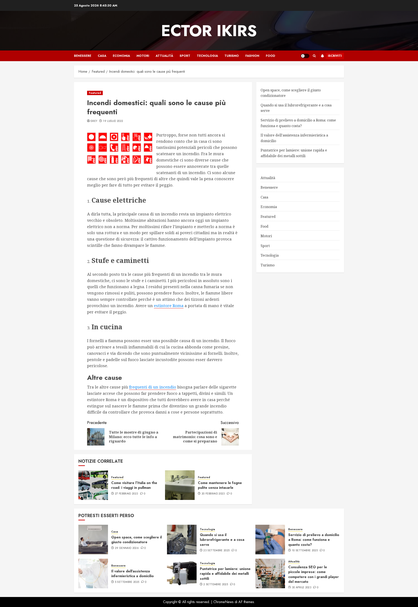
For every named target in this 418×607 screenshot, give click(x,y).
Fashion (252, 56)
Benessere (82, 56)
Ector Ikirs (209, 30)
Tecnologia (207, 56)
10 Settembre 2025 (305, 550)
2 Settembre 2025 (215, 584)
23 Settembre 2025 (216, 550)
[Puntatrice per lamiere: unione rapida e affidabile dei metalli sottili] (182, 573)
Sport (185, 56)
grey (94, 121)
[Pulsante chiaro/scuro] (305, 56)
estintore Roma (169, 305)
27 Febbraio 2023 (126, 494)
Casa (102, 56)
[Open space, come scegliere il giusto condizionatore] (93, 539)
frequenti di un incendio (152, 387)
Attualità (164, 56)
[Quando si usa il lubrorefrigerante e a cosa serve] (182, 539)
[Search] (314, 56)
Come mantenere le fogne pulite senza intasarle (220, 485)
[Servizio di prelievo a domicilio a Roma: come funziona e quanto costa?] (270, 539)
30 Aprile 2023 (301, 587)
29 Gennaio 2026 (127, 548)
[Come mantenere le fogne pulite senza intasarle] (180, 485)
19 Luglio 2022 (113, 121)
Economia (121, 56)
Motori (143, 56)
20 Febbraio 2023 (213, 494)
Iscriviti (335, 56)
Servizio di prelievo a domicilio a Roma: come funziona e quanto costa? (313, 539)
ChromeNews (223, 601)
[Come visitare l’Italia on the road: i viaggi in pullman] (93, 485)
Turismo (231, 56)
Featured (95, 93)
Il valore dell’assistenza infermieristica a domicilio (132, 573)
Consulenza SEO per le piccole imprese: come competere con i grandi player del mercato (313, 574)
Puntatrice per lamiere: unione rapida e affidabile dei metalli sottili (225, 573)
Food (270, 56)
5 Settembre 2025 (127, 582)
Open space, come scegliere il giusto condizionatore (136, 540)
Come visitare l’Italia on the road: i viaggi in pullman (134, 485)
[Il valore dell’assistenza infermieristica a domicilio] (93, 573)
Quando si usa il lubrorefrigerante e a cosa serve (222, 539)
